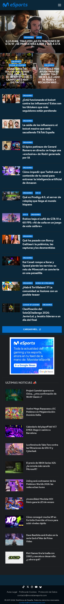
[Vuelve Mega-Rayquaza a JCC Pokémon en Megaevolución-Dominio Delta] (14, 413)
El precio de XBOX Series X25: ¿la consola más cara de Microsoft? (41, 466)
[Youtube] (36, 586)
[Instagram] (32, 586)
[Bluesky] (40, 586)
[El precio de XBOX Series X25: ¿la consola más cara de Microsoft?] (14, 467)
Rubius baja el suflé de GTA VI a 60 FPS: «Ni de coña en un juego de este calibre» (41, 222)
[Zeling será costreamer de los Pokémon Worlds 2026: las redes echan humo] (14, 485)
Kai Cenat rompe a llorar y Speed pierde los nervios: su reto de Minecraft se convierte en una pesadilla (40, 267)
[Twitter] (28, 586)
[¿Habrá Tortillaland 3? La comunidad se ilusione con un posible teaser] (11, 286)
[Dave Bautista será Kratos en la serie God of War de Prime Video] (14, 539)
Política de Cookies (27, 592)
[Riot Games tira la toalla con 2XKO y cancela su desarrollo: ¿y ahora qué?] (14, 558)
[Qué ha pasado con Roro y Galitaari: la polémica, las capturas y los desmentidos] (11, 239)
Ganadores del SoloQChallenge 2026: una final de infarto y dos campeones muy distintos (17, 76)
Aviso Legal (12, 592)
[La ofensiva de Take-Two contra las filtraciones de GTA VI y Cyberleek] (14, 449)
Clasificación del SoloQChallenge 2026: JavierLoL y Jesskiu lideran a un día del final (41, 314)
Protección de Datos (47, 592)
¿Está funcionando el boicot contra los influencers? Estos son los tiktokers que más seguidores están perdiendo (41, 105)
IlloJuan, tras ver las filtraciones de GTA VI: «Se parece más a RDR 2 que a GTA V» (32, 44)
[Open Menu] (59, 5)
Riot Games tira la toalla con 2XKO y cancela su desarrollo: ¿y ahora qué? (41, 556)
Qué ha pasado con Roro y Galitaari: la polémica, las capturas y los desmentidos (38, 244)
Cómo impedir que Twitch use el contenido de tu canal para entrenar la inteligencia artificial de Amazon (42, 177)
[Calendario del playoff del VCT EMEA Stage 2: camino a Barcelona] (14, 431)
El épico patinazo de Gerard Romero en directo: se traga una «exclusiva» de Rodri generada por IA (41, 152)
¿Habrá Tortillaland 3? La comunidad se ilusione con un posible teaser (40, 290)
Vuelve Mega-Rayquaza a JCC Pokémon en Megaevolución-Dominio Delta (41, 412)
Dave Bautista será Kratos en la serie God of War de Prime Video (42, 538)
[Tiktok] (23, 586)
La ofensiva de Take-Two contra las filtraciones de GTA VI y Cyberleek (42, 448)
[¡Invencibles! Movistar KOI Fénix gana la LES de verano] (14, 503)
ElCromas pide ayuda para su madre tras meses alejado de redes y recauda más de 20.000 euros (49, 76)
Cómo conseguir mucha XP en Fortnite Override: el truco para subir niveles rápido (42, 520)
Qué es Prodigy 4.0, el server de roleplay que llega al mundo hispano (41, 200)
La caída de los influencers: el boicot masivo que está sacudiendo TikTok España (40, 128)
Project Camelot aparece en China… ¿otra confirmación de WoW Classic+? (41, 393)
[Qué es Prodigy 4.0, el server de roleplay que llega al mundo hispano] (11, 196)
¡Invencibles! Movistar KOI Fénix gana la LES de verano (40, 500)
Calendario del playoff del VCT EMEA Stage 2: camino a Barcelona (41, 430)
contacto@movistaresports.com (32, 595)
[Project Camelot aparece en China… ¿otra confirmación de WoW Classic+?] (14, 395)
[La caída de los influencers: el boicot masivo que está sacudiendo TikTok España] (11, 123)
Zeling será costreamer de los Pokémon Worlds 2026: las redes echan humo (41, 484)
